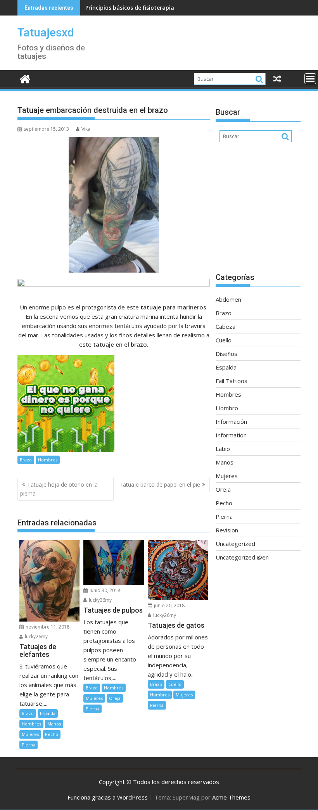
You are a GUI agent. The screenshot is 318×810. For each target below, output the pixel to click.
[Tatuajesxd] (25, 78)
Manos (54, 724)
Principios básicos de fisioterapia (129, 7)
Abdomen (228, 299)
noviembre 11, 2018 (46, 626)
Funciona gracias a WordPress (107, 797)
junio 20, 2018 (169, 605)
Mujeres (30, 734)
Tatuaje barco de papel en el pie (159, 484)
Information (231, 435)
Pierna (28, 745)
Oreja (115, 698)
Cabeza (225, 326)
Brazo (26, 460)
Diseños (226, 354)
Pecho (51, 734)
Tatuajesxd (45, 32)
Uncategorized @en (242, 557)
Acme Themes (231, 797)
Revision (227, 530)
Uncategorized (235, 543)
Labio (223, 448)
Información (231, 421)
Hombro (227, 408)
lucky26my (36, 636)
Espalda (47, 713)
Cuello (174, 684)
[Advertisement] (258, 211)
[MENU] (310, 78)
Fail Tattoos (231, 381)
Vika (85, 129)
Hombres (47, 460)
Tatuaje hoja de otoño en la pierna (59, 489)
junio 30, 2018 (104, 590)
